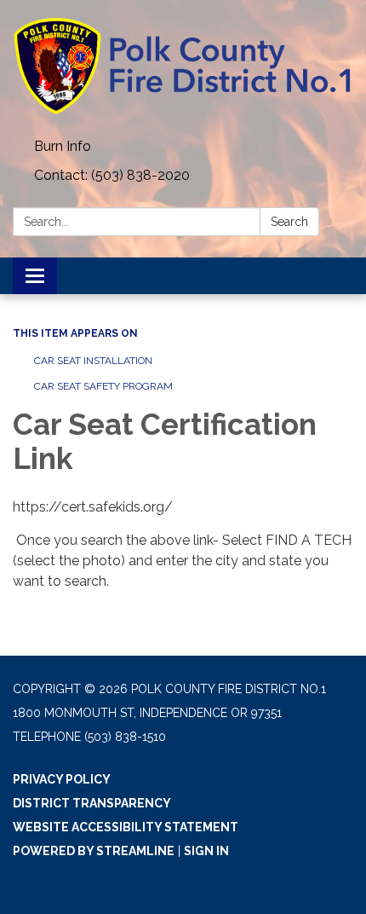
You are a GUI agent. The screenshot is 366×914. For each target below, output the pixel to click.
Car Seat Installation (93, 361)
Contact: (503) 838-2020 (112, 175)
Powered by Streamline (93, 851)
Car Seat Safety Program (103, 386)
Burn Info (62, 146)
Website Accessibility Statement (125, 827)
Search (289, 221)
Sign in (206, 851)
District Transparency (92, 803)
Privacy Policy (62, 779)
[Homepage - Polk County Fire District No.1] (183, 66)
